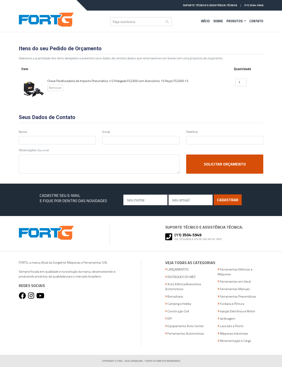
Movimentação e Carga (235, 341)
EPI (169, 318)
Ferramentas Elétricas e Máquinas (235, 272)
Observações (34, 150)
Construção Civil (178, 311)
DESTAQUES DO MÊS (181, 277)
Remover (55, 87)
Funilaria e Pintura (231, 304)
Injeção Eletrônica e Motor (237, 311)
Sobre (218, 21)
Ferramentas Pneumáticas (237, 296)
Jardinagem (227, 318)
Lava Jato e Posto (231, 326)
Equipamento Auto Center (185, 326)
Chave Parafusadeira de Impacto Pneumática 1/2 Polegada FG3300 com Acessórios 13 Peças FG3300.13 (117, 81)
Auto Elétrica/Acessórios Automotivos (183, 286)
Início (205, 21)
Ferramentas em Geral (235, 281)
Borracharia (175, 296)
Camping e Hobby (179, 304)
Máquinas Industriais (233, 333)
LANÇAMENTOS (178, 269)
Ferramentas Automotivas (185, 333)
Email (106, 132)
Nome (23, 132)
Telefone (192, 132)
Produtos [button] (234, 21)
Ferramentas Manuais (234, 289)
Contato (256, 21)
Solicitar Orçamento (225, 164)
